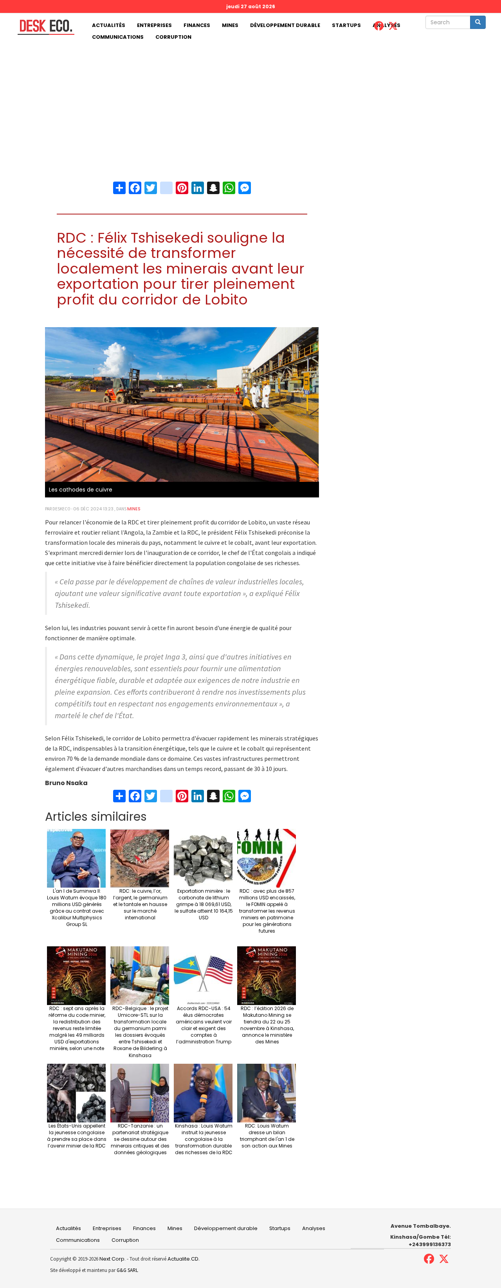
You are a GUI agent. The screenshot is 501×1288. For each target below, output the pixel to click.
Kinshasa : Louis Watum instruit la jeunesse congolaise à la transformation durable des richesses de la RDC (203, 1139)
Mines (230, 25)
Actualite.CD (182, 1259)
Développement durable (285, 25)
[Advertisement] (250, 102)
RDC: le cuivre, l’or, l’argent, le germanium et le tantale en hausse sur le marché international (140, 904)
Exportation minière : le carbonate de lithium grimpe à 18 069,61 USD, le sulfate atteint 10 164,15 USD (204, 904)
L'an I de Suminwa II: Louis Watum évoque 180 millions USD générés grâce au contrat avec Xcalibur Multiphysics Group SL (76, 908)
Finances (197, 25)
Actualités (108, 25)
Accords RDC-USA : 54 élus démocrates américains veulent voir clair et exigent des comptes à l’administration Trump (204, 1025)
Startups (346, 25)
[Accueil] (43, 27)
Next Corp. (112, 1259)
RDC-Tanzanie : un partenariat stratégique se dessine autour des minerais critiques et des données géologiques (140, 1139)
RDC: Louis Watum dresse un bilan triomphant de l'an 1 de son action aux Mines (267, 1135)
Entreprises (154, 25)
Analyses (313, 1228)
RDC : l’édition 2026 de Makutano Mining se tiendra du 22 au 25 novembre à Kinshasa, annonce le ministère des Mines (267, 1025)
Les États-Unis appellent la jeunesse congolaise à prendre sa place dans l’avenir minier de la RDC (76, 1135)
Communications (118, 37)
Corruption (173, 37)
